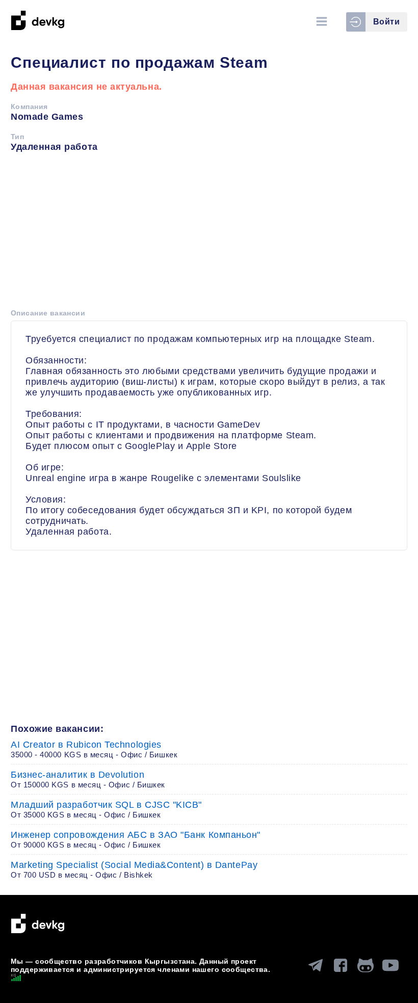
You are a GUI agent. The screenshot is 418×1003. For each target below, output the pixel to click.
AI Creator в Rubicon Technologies (94, 749)
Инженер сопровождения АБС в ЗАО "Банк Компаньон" (135, 839)
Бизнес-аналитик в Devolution (88, 779)
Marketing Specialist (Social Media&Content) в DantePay (134, 869)
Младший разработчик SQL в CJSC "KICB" (106, 809)
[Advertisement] (209, 234)
